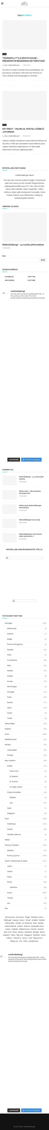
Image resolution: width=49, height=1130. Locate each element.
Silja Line (19, 935)
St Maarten (28, 776)
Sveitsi (27, 713)
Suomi (27, 892)
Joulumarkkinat (10, 926)
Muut (26, 818)
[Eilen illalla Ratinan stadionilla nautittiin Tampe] (24, 340)
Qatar (27, 808)
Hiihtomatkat (26, 723)
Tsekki (27, 718)
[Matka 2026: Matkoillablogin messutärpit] (9, 509)
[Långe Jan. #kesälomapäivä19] (24, 417)
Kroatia (27, 681)
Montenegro (27, 686)
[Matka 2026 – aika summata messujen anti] (9, 495)
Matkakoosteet (26, 739)
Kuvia (26, 734)
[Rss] (29, 1118)
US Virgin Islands (28, 787)
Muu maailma (26, 760)
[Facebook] (20, 1118)
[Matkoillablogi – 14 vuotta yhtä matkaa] (24, 227)
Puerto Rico (28, 771)
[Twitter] (23, 1118)
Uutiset (27, 829)
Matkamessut (24, 929)
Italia (27, 665)
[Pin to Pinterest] (27, 80)
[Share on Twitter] (24, 80)
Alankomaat (27, 628)
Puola (27, 697)
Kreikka (27, 676)
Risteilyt (27, 755)
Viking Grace (37, 938)
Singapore (27, 813)
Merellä (26, 744)
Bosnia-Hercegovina (27, 644)
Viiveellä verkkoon (27, 834)
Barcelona (20, 917)
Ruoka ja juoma (27, 855)
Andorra (27, 634)
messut (33, 929)
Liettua (27, 871)
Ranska (27, 702)
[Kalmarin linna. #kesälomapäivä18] (24, 443)
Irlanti (27, 655)
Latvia (27, 866)
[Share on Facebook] (22, 80)
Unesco (25, 938)
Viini (26, 908)
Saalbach (6, 935)
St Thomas (28, 781)
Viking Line (14, 941)
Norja (27, 877)
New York (7, 932)
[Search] (46, 3)
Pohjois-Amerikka (27, 792)
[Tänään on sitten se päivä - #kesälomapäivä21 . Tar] (24, 366)
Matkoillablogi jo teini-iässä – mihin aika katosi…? (31, 535)
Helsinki (42, 920)
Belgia (27, 639)
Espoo (22, 920)
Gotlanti (35, 920)
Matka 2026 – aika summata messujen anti (30, 492)
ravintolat (28, 932)
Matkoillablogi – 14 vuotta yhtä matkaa (23, 244)
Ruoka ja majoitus (26, 845)
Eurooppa (26, 623)
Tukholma (28, 887)
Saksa (27, 708)
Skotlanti (36, 935)
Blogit (27, 917)
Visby (25, 941)
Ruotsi (27, 882)
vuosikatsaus (33, 941)
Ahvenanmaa (10, 917)
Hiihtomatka (9, 923)
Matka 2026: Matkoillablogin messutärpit (30, 506)
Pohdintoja (27, 824)
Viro (27, 903)
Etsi (4, 256)
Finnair (28, 920)
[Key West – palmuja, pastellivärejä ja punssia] (24, 105)
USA (28, 803)
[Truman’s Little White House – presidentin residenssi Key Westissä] (24, 34)
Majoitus (27, 850)
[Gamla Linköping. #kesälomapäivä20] (24, 391)
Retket (26, 840)
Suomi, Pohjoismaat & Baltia (26, 861)
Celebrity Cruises (37, 917)
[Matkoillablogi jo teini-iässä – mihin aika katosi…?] (9, 538)
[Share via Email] (29, 80)
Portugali (27, 692)
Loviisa (7, 929)
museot (40, 929)
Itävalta (27, 670)
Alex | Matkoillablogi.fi (12, 65)
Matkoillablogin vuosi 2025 (29, 520)
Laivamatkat (27, 750)
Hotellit (18, 923)
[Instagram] (26, 1118)
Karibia (27, 766)
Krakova (27, 926)
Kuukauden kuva (37, 926)
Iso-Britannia (27, 660)
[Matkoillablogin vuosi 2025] (9, 523)
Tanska (27, 898)
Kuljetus (26, 729)
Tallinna (9, 938)
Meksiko (28, 797)
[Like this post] (19, 80)
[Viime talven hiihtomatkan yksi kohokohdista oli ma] (24, 314)
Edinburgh (7, 920)
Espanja (27, 649)
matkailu (14, 929)
